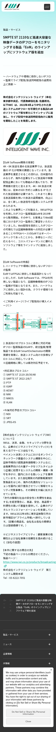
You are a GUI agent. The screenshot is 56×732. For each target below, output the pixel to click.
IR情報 (6, 663)
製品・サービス (10, 634)
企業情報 (7, 653)
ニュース (7, 644)
